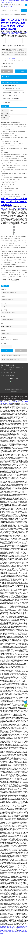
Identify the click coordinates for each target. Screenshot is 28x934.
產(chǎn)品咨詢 (7, 71)
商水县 (4, 926)
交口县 (8, 927)
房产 (10, 931)
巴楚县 (16, 931)
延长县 (16, 926)
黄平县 (25, 927)
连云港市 (3, 931)
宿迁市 (8, 929)
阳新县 (5, 930)
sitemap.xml (22, 398)
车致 (26, 931)
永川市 (11, 927)
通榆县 (18, 929)
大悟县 (4, 927)
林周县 (19, 930)
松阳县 (22, 926)
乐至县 (26, 926)
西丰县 (1, 926)
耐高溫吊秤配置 (6, 102)
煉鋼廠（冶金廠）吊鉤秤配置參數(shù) (12, 98)
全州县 (21, 929)
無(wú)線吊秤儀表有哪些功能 (9, 85)
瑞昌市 (21, 927)
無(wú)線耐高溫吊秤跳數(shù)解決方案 (11, 88)
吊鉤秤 (23, 14)
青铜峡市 (2, 930)
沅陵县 (7, 931)
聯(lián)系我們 (21, 71)
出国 (9, 930)
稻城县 (1, 933)
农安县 (22, 930)
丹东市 (8, 926)
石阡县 (19, 931)
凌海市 (19, 926)
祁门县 (25, 929)
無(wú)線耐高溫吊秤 (13, 58)
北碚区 (4, 929)
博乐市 (23, 931)
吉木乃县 (12, 926)
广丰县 (15, 929)
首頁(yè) (11, 14)
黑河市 (13, 931)
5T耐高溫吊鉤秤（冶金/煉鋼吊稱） (13, 355)
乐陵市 (11, 929)
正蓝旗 (18, 927)
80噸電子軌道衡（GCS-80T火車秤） (13, 359)
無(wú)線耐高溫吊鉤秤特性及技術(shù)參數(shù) (14, 92)
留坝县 (1, 929)
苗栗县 (1, 927)
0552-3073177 (25, 702)
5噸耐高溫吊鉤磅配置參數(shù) (10, 95)
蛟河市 (15, 927)
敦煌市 (11, 930)
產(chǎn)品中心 (17, 14)
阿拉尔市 (15, 930)
